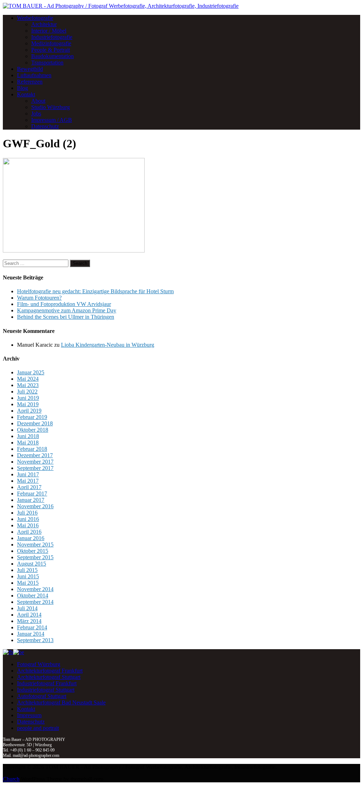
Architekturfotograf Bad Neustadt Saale (61, 702)
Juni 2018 (28, 436)
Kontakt (26, 94)
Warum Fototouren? (39, 298)
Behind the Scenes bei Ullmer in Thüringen (65, 317)
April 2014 (29, 615)
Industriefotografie (51, 37)
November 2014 (35, 589)
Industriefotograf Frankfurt (47, 683)
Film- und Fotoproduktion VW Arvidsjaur (64, 304)
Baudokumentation (52, 56)
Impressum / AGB (51, 120)
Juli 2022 (27, 392)
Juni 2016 (28, 519)
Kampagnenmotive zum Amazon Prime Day (66, 310)
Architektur (44, 24)
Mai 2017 (28, 481)
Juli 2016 (27, 513)
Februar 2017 (32, 494)
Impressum (29, 715)
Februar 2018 (32, 449)
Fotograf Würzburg (38, 664)
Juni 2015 (28, 576)
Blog (22, 88)
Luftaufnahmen (34, 75)
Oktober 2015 (32, 551)
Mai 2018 (28, 443)
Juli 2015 (27, 570)
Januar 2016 (30, 538)
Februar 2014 (32, 627)
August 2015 (31, 564)
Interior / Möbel (48, 31)
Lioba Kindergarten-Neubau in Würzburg (107, 345)
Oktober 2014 (32, 596)
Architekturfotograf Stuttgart (48, 677)
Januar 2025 (30, 372)
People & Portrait (50, 50)
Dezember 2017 (35, 455)
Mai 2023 (28, 385)
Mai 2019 (28, 404)
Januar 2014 (30, 634)
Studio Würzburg (50, 107)
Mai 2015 (28, 583)
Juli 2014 (27, 608)
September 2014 (35, 602)
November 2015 (35, 545)
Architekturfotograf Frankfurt (50, 671)
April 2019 (29, 411)
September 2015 (35, 557)
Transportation (47, 62)
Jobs (36, 113)
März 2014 (29, 621)
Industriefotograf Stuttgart (45, 690)
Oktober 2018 (32, 430)
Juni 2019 (28, 398)
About (38, 101)
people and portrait (38, 728)
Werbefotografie (35, 18)
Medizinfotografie (51, 43)
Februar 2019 (32, 417)
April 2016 (29, 532)
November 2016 (35, 506)
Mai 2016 (28, 525)
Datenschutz (45, 126)
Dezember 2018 (35, 423)
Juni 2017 (28, 474)
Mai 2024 (28, 379)
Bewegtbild (30, 69)
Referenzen (30, 82)
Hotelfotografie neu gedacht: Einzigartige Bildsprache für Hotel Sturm (95, 291)
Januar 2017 (30, 500)
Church (11, 779)
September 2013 (35, 640)
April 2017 (29, 487)
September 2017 (35, 468)
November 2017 (35, 462)
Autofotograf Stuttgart (41, 696)
